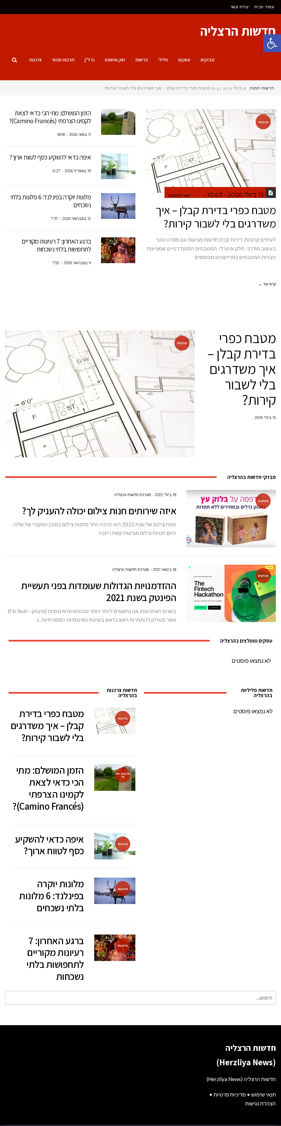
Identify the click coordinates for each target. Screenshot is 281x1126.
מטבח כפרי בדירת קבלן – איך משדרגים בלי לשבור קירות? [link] (216, 216)
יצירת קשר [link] (240, 6)
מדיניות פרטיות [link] (229, 1094)
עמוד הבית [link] (264, 6)
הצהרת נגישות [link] (260, 1103)
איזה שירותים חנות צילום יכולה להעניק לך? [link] (99, 510)
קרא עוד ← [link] (267, 284)
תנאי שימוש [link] (263, 1094)
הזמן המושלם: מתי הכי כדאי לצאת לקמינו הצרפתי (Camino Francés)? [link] (50, 117)
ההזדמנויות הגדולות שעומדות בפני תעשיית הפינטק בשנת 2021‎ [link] (98, 591)
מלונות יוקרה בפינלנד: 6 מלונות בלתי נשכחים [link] (50, 201)
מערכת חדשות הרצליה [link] (132, 494)
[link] (272, 43)
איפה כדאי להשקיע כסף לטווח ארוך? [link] (50, 157)
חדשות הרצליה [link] (238, 30)
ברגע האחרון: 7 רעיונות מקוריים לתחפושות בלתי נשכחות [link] (56, 245)
